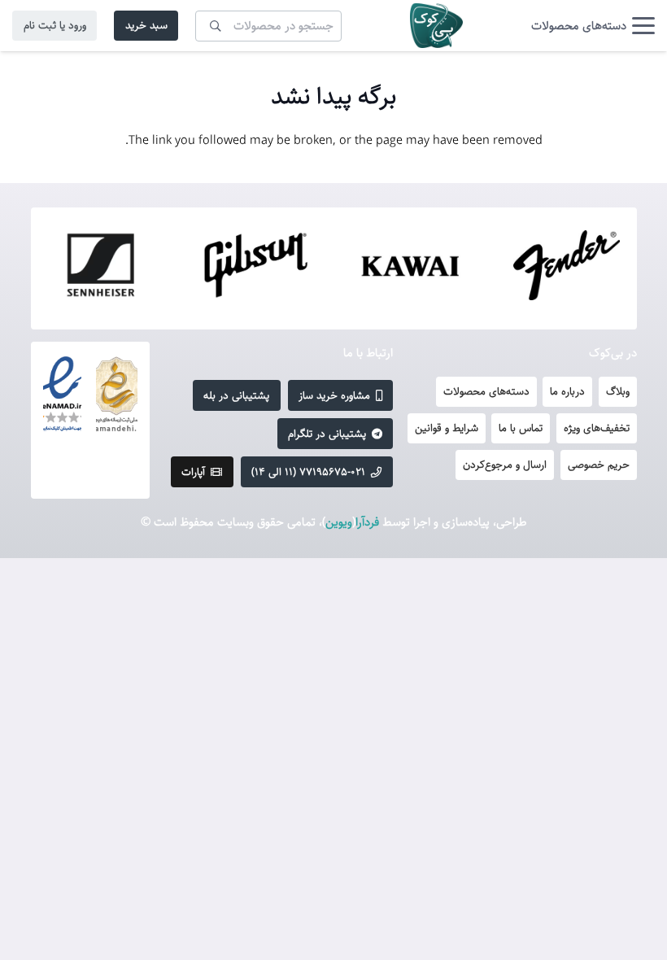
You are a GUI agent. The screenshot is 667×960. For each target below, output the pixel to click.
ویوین (338, 522)
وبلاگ (618, 391)
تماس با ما (521, 428)
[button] (593, 26)
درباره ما (567, 391)
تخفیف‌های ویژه (597, 428)
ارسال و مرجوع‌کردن (505, 464)
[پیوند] (436, 25)
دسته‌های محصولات (486, 391)
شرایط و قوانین (446, 428)
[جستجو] (216, 25)
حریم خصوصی (599, 464)
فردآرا (367, 522)
